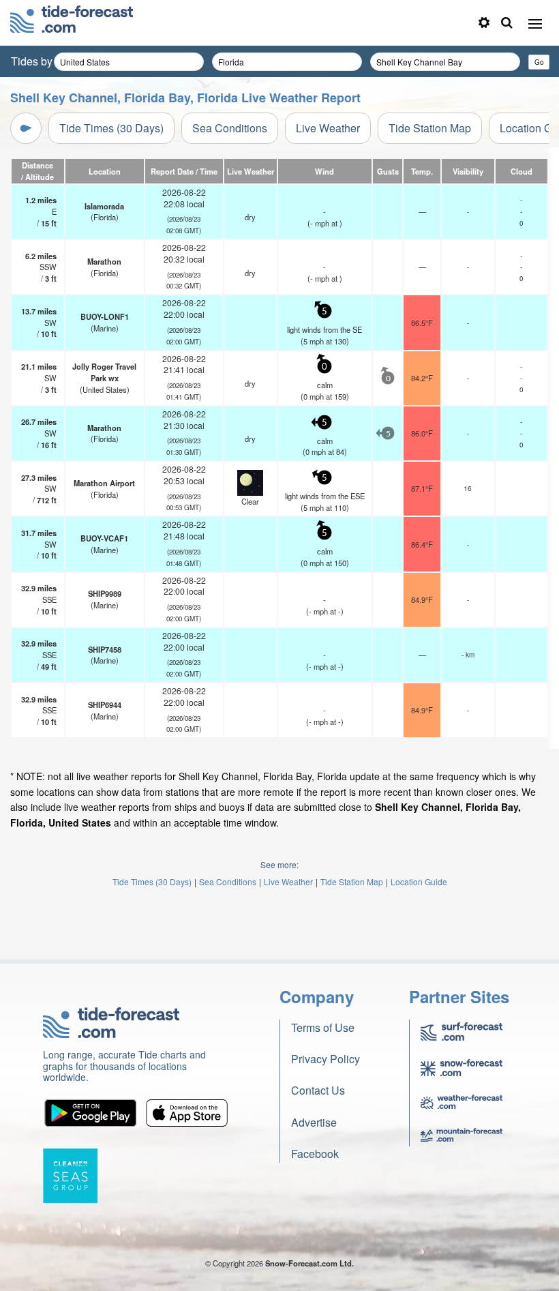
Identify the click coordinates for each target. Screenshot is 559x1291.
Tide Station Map (430, 128)
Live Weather (328, 128)
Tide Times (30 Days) (111, 128)
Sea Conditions (229, 128)
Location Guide (419, 881)
